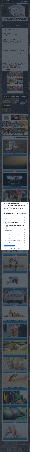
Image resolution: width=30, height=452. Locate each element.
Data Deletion (10, 248)
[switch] (24, 217)
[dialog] (15, 226)
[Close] (27, 203)
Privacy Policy (19, 248)
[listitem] (15, 228)
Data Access (15, 248)
